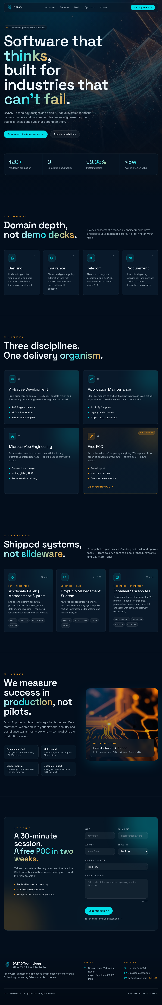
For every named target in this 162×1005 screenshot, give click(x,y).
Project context (94, 875)
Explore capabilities (65, 134)
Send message (97, 910)
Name (87, 829)
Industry (123, 845)
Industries (50, 7)
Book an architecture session (24, 134)
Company (89, 845)
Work (77, 7)
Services (64, 7)
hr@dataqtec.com (142, 978)
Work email (124, 829)
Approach (90, 7)
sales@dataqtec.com (139, 973)
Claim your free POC (99, 486)
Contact (104, 7)
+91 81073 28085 (137, 967)
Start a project (141, 7)
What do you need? (96, 860)
